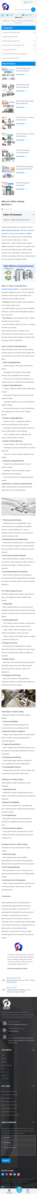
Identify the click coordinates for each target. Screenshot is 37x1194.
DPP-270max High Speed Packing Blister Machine (24, 168)
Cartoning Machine (9, 49)
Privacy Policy (6, 1184)
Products (4, 1062)
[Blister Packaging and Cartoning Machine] (8, 74)
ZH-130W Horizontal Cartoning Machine (23, 86)
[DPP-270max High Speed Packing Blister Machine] (8, 172)
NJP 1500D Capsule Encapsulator (22, 184)
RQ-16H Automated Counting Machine (22, 151)
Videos (3, 1075)
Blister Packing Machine (11, 41)
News (3, 1068)
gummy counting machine (9, 1094)
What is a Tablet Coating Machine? (17, 220)
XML (25, 1181)
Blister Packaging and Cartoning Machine (23, 70)
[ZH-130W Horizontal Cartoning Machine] (8, 90)
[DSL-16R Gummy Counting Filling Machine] (8, 139)
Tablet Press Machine (10, 37)
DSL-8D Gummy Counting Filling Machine (25, 119)
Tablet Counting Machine (8, 1108)
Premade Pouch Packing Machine (14, 54)
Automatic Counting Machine (13, 45)
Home (11, 15)
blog (13, 21)
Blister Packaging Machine (9, 1091)
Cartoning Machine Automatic (10, 1115)
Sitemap (19, 1181)
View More (20, 74)
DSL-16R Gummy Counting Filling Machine (25, 135)
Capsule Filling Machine (11, 32)
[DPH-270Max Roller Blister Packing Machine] (8, 107)
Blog (2, 1072)
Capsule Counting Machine (9, 1105)
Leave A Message (19, 1190)
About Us (4, 1058)
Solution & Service (6, 1065)
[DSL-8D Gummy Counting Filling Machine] (8, 123)
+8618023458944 (13, 1031)
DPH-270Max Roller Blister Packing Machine (25, 102)
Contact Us (4, 1079)
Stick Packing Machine (10, 58)
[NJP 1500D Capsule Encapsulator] (8, 188)
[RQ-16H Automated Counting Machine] (8, 156)
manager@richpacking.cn (20, 1024)
